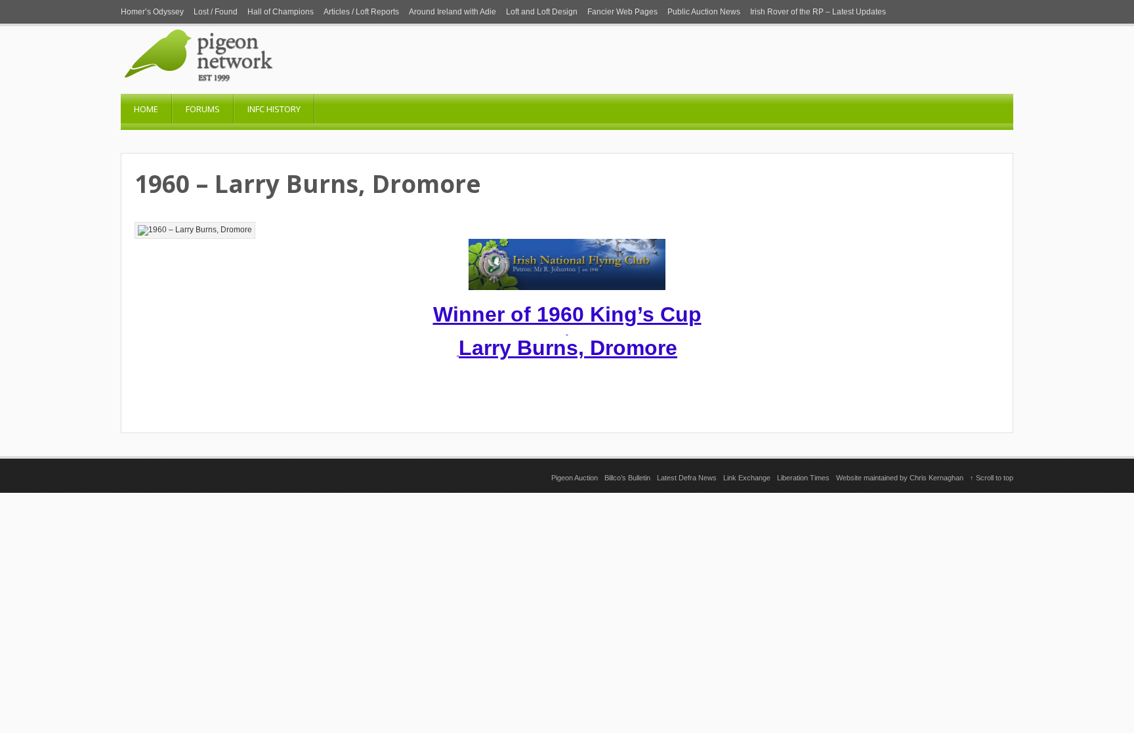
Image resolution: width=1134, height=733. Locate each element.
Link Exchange (746, 478)
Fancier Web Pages (622, 11)
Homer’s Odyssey (152, 11)
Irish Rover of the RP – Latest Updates (818, 11)
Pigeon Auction (574, 478)
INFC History (274, 109)
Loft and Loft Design (542, 11)
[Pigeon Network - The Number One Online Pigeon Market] (252, 89)
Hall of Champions (280, 11)
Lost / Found (216, 11)
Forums (203, 109)
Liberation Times (803, 478)
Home (146, 109)
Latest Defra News (687, 478)
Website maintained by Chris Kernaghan (899, 478)
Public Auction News (703, 11)
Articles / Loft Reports (361, 11)
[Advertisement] (567, 585)
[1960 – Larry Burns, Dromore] (195, 230)
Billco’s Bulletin (627, 478)
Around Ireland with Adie (452, 11)
